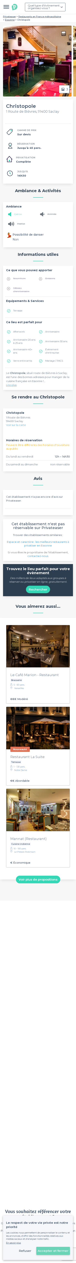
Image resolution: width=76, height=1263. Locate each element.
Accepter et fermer (53, 1251)
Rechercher (38, 589)
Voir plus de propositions (38, 879)
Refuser (25, 1251)
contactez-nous (37, 556)
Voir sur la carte (16, 425)
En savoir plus (13, 1242)
